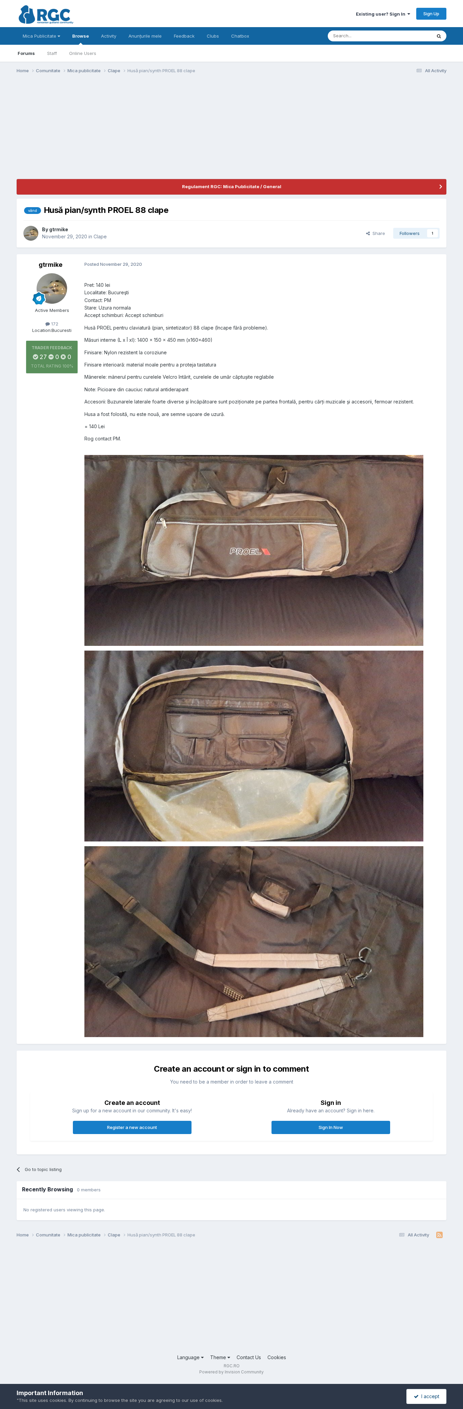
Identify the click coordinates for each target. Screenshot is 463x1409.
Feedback (184, 36)
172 (54, 323)
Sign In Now (331, 1127)
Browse (80, 36)
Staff (52, 53)
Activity (108, 36)
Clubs (213, 36)
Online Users (82, 53)
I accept (429, 1396)
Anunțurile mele (145, 36)
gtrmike (58, 229)
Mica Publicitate (40, 36)
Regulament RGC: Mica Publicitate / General (231, 186)
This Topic (411, 35)
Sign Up (431, 13)
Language (189, 1357)
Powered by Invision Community (231, 1371)
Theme (218, 1357)
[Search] (438, 36)
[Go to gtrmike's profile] (30, 233)
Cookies (276, 1357)
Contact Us (249, 1357)
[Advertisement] (140, 131)
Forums (26, 53)
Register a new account (132, 1127)
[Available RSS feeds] (439, 1235)
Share (377, 233)
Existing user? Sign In (381, 14)
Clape (100, 236)
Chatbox (240, 36)
